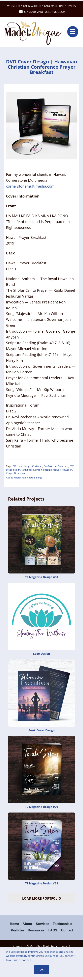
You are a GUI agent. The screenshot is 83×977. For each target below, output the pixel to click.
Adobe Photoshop (16, 477)
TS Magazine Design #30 (41, 577)
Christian (37, 466)
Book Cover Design (41, 730)
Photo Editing (34, 477)
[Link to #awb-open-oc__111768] (72, 31)
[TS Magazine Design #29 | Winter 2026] (41, 738)
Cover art (63, 466)
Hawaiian (67, 469)
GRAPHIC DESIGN (38, 6)
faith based (28, 469)
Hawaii (57, 469)
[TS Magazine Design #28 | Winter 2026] (41, 815)
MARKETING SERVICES (63, 6)
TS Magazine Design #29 (41, 807)
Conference (50, 466)
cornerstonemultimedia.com (30, 186)
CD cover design (22, 466)
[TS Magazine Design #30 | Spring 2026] (41, 508)
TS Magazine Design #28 (41, 883)
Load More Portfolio (41, 898)
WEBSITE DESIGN (17, 6)
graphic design (43, 469)
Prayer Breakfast (15, 473)
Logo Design (41, 654)
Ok (42, 969)
